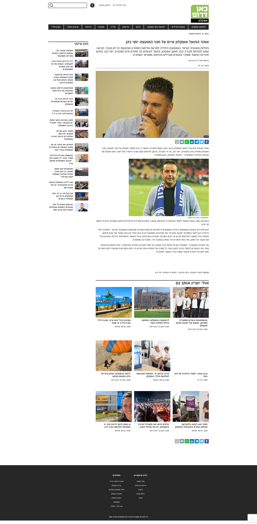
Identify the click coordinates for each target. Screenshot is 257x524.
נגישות (140, 489)
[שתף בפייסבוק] (92, 5)
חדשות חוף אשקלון (156, 27)
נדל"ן (113, 27)
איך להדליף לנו (119, 5)
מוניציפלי (56, 27)
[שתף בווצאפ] (187, 142)
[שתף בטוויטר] (202, 142)
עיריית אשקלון (116, 485)
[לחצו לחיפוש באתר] (51, 5)
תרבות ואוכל (72, 27)
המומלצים (116, 502)
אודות (140, 498)
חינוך (138, 27)
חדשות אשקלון (198, 27)
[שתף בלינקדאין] (192, 142)
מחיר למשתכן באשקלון (116, 489)
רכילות (88, 27)
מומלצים (116, 475)
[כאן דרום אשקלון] (195, 11)
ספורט (101, 27)
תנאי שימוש (140, 481)
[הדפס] (177, 142)
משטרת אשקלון (116, 494)
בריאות (125, 27)
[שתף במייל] (182, 142)
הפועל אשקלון (116, 498)
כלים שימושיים (140, 475)
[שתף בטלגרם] (197, 142)
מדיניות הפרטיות (140, 485)
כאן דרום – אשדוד (116, 506)
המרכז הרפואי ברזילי (116, 481)
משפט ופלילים (178, 27)
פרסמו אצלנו (104, 5)
